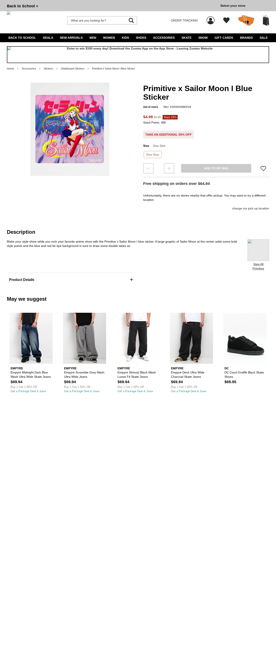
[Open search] (131, 20)
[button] (70, 129)
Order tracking (184, 20)
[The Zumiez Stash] (246, 20)
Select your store (232, 5)
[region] (70, 136)
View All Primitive (258, 266)
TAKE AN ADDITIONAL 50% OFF (168, 134)
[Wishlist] (226, 20)
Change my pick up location (250, 208)
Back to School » (22, 6)
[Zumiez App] (138, 54)
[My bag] (266, 20)
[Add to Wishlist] (263, 168)
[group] (112, 5)
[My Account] (211, 18)
